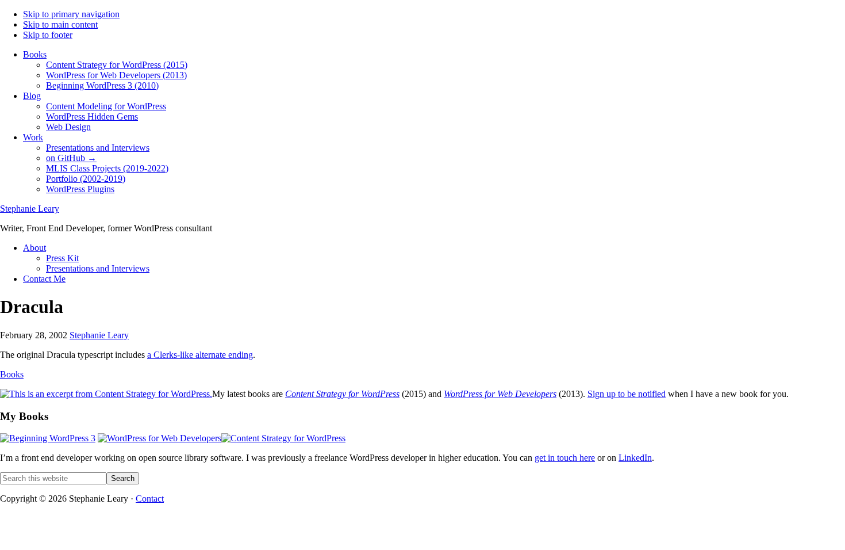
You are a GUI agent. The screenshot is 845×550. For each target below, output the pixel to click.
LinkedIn (635, 458)
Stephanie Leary (29, 208)
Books (12, 374)
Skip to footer (47, 35)
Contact (150, 498)
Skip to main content (60, 24)
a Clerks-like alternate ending (200, 355)
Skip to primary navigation (71, 14)
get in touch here (565, 458)
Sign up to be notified (626, 394)
